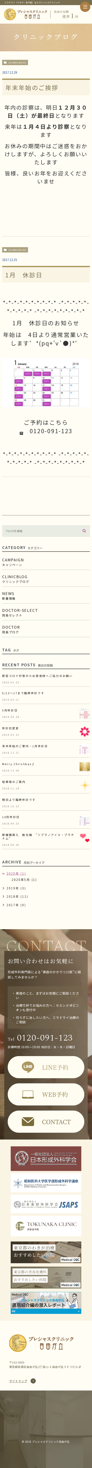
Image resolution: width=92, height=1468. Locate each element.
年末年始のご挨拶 (31, 87)
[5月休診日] (85, 714)
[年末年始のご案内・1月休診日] (85, 749)
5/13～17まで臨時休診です (23, 693)
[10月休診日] (85, 820)
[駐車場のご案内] (85, 785)
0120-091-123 (40, 1038)
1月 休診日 (24, 275)
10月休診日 (11, 817)
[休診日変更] (85, 732)
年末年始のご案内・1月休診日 (25, 746)
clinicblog (17, 63)
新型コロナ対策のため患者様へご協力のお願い (37, 676)
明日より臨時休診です (19, 800)
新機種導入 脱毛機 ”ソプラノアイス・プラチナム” (38, 836)
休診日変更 (10, 728)
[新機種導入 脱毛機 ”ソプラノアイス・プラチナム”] (85, 838)
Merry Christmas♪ (18, 764)
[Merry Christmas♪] (85, 767)
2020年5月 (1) (24, 879)
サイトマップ (18, 1381)
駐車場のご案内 (14, 782)
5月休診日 (10, 710)
